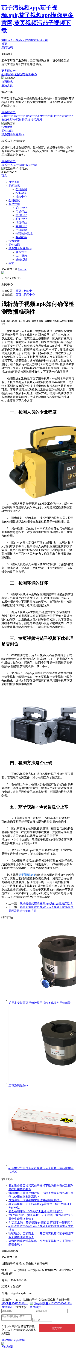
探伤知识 (7, 130)
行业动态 (19, 74)
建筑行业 (31, 115)
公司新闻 (7, 74)
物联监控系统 (21, 119)
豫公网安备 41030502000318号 (53, 1303)
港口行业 (55, 115)
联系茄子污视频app (13, 134)
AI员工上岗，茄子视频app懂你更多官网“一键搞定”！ (41, 1222)
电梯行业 (19, 115)
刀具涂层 (19, 1340)
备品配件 (36, 119)
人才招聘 (19, 164)
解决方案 (7, 85)
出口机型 (7, 119)
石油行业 (43, 115)
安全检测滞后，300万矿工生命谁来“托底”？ (35, 1211)
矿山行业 (7, 115)
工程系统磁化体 (18, 1085)
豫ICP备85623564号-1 (14, 1303)
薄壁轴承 (7, 1340)
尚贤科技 (35, 1307)
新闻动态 (7, 47)
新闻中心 (29, 290)
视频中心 (31, 74)
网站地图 (7, 1346)
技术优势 (7, 127)
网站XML (7, 1307)
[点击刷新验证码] (61, 1319)
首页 (4, 43)
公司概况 (7, 81)
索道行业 (67, 115)
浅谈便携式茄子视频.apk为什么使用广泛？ (46, 903)
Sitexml (22, 269)
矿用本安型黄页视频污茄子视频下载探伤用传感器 (39, 1002)
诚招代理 (31, 164)
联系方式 (7, 164)
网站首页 (14, 181)
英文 (4, 175)
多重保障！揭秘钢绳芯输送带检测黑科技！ (35, 1200)
